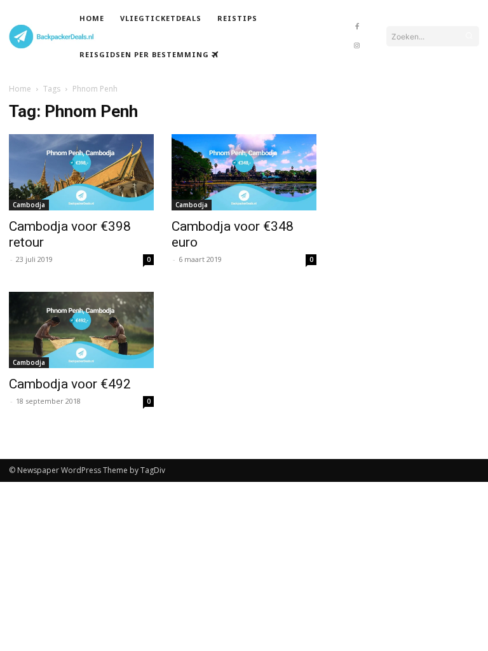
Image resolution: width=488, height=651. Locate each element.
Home (20, 88)
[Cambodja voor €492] (81, 330)
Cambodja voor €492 (70, 384)
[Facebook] (357, 27)
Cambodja (29, 204)
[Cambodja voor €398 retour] (81, 172)
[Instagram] (357, 46)
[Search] (469, 36)
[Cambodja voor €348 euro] (244, 172)
